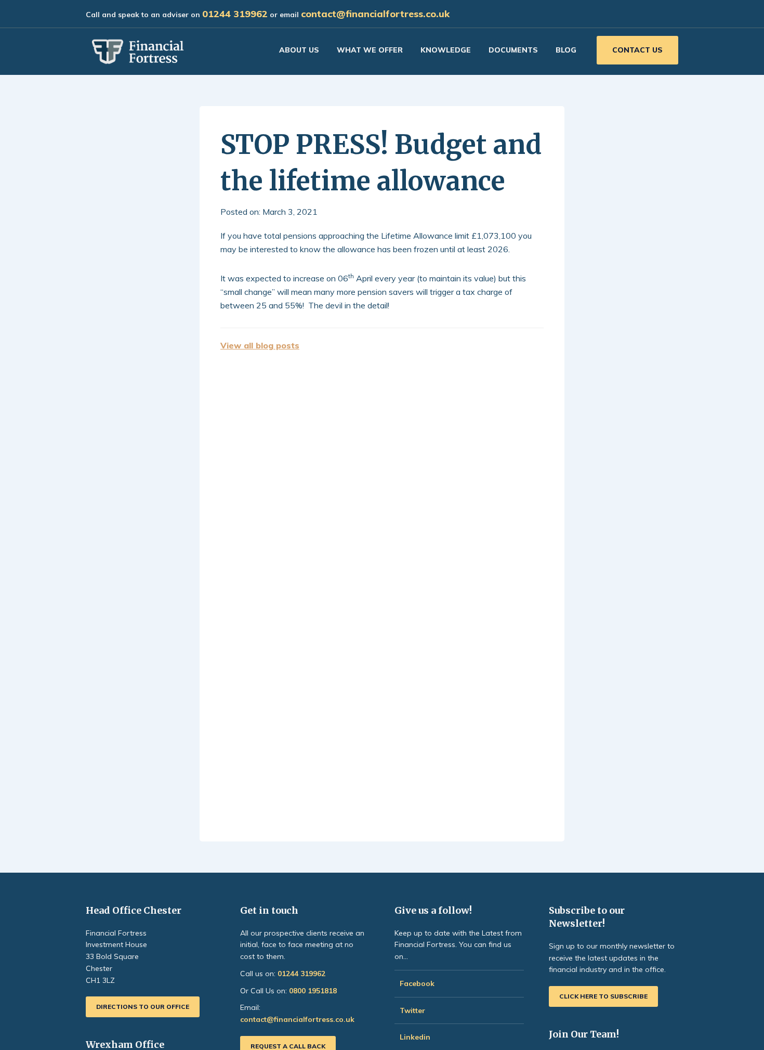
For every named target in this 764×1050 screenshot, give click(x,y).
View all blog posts (259, 345)
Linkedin (415, 1037)
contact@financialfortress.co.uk (375, 14)
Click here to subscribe (603, 996)
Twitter (412, 1010)
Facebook (417, 983)
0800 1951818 (313, 990)
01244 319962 (235, 14)
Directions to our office (142, 1006)
